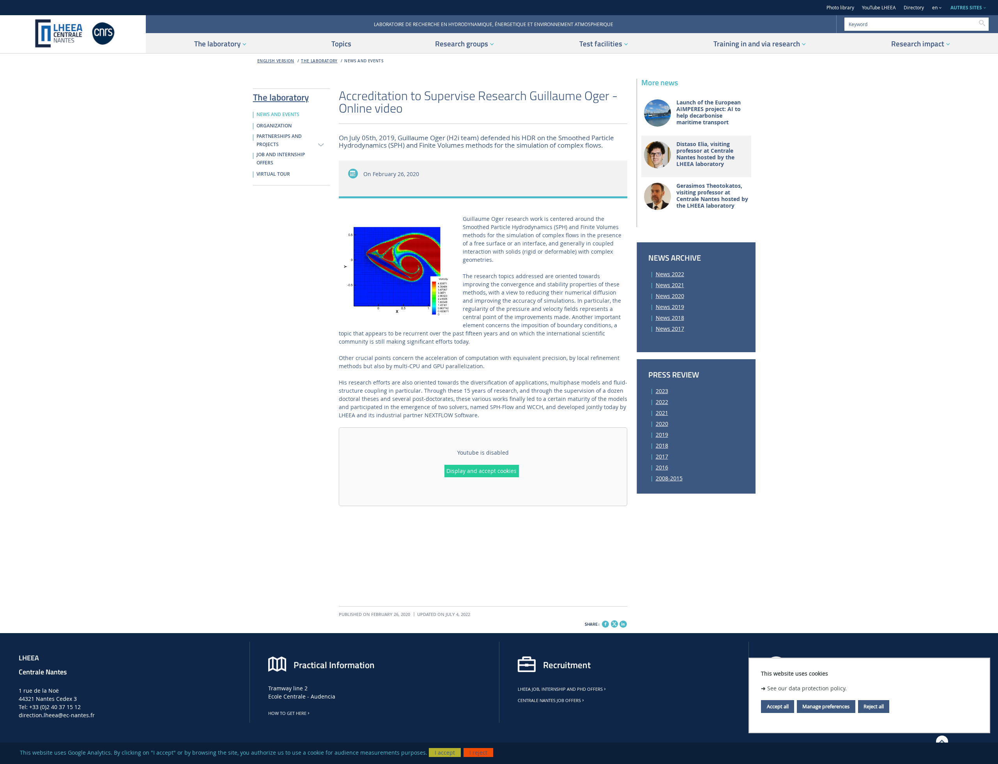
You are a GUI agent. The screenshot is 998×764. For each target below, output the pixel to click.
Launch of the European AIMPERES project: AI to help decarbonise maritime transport (708, 112)
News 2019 (670, 307)
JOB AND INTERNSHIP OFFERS (281, 159)
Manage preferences (825, 706)
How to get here (287, 713)
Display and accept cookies (481, 471)
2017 (662, 456)
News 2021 (670, 285)
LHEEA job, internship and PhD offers (560, 689)
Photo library (840, 8)
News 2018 (670, 317)
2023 (662, 391)
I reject (478, 752)
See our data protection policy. (807, 688)
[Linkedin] (622, 624)
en (935, 8)
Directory (914, 8)
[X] (614, 623)
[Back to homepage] (73, 34)
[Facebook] (605, 624)
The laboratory (319, 61)
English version (275, 61)
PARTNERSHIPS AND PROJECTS (279, 140)
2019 (662, 434)
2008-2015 (669, 478)
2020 (662, 423)
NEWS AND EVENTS (364, 61)
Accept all (778, 706)
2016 (662, 467)
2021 (662, 412)
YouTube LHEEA (879, 8)
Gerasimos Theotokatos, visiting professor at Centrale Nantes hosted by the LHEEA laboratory (712, 196)
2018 (662, 445)
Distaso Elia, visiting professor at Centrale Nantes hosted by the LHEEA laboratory (705, 154)
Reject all (874, 706)
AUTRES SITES (966, 7)
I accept (445, 752)
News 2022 (670, 274)
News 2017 (670, 328)
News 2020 (670, 296)
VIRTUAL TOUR (273, 174)
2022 (662, 402)
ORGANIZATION (274, 126)
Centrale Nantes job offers (549, 700)
